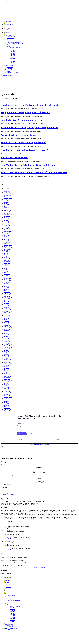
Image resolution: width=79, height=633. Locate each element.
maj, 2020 (6, 286)
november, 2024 (8, 211)
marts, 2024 (6, 223)
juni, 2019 (6, 301)
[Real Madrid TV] (39, 482)
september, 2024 (8, 214)
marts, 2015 (6, 372)
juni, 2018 (6, 318)
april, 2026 (6, 188)
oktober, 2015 (7, 362)
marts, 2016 (6, 355)
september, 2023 (8, 231)
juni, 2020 (6, 285)
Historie (9, 46)
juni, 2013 (6, 401)
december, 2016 (7, 343)
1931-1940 (12, 53)
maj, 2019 (6, 303)
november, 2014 (8, 377)
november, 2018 (8, 311)
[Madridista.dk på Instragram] (36, 444)
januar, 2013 (7, 408)
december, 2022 (7, 243)
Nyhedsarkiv (10, 67)
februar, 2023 (7, 240)
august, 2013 (7, 398)
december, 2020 (7, 276)
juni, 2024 (6, 218)
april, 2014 (6, 387)
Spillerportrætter (11, 36)
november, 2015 (8, 361)
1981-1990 (12, 60)
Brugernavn (3, 484)
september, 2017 (8, 330)
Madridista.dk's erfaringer (13, 72)
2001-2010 (12, 62)
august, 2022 (7, 249)
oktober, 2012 (7, 410)
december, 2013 (7, 392)
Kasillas (10, 549)
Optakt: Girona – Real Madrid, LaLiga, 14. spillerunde (30, 104)
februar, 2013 (7, 406)
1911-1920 (12, 50)
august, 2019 (7, 298)
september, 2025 (8, 198)
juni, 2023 (6, 235)
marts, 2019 (6, 305)
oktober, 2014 (7, 379)
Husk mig (4, 487)
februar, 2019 (7, 307)
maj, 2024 (6, 220)
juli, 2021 (6, 267)
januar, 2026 (7, 192)
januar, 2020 (7, 292)
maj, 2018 (6, 319)
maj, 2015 (6, 369)
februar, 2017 (7, 340)
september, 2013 (8, 397)
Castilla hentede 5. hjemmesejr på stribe (22, 120)
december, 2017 (7, 326)
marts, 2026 (6, 189)
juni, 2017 (6, 334)
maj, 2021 (6, 269)
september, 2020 (8, 281)
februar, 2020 (7, 290)
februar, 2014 (7, 390)
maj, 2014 (6, 386)
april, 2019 (6, 304)
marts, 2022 (6, 256)
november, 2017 (8, 328)
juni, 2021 (6, 268)
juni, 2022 (6, 252)
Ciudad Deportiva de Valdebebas (15, 43)
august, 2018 (7, 315)
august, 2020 (7, 282)
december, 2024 (7, 210)
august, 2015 (7, 365)
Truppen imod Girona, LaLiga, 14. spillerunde (25, 112)
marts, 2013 (6, 405)
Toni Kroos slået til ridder (14, 157)
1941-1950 (12, 54)
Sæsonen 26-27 (10, 524)
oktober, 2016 (7, 345)
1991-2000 (12, 61)
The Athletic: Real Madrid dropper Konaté (23, 142)
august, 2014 (7, 381)
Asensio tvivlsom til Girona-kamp (18, 134)
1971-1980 (12, 58)
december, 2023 (7, 227)
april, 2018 (6, 321)
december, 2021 (7, 260)
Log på (2, 490)
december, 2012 (7, 409)
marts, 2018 (6, 322)
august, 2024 (7, 216)
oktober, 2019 (7, 296)
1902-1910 (12, 49)
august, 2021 (7, 265)
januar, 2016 (7, 358)
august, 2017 (7, 332)
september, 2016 (8, 347)
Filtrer (16, 98)
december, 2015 (7, 359)
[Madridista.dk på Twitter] (41, 444)
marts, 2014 (6, 388)
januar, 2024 (7, 225)
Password (3, 486)
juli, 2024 (6, 217)
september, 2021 (8, 264)
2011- (11, 64)
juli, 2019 (6, 300)
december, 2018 (7, 310)
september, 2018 (8, 314)
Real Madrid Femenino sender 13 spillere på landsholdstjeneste (34, 172)
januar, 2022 (7, 258)
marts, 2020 (6, 289)
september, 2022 (8, 247)
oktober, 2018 (7, 312)
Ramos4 (10, 533)
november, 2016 (8, 344)
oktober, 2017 (7, 329)
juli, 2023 (6, 234)
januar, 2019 (7, 308)
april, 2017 (6, 337)
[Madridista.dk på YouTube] (46, 444)
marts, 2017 (6, 339)
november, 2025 (8, 195)
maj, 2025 (6, 203)
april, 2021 (6, 271)
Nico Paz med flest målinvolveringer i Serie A (24, 150)
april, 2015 (6, 370)
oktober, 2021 (7, 263)
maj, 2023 (6, 236)
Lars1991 (10, 527)
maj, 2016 (6, 352)
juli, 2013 (6, 399)
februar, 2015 (7, 373)
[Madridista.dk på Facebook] (31, 444)
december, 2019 (7, 293)
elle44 (9, 538)
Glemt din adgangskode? (7, 493)
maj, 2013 (6, 402)
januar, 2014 (7, 391)
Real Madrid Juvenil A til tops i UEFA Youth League (28, 165)
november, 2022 (8, 245)
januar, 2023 (7, 242)
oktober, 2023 (7, 229)
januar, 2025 (7, 209)
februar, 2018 (7, 323)
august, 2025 (7, 199)
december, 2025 (7, 193)
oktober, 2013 (7, 395)
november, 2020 (8, 278)
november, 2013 (8, 394)
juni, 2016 (6, 351)
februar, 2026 (7, 191)
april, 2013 (6, 403)
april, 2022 (6, 254)
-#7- (9, 544)
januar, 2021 (7, 275)
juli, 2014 (6, 383)
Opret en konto (4, 495)
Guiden (8, 71)
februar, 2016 (7, 357)
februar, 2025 (7, 207)
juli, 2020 (6, 283)
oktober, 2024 (7, 213)
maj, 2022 (6, 253)
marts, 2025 (6, 206)
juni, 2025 (6, 202)
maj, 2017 (6, 336)
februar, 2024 (7, 224)
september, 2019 (8, 297)
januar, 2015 (7, 374)
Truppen (9, 25)
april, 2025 (6, 205)
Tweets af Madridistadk (39, 567)
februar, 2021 (7, 274)
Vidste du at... (10, 38)
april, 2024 (6, 221)
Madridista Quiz (11, 68)
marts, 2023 (6, 239)
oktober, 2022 (7, 246)
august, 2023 (7, 232)
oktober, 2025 (7, 196)
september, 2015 (8, 363)
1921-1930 (12, 51)
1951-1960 (12, 56)
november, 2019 (8, 294)
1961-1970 (12, 57)
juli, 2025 (6, 200)
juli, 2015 (6, 366)
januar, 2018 (7, 325)
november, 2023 (8, 228)
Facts (8, 39)
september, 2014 (8, 380)
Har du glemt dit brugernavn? (8, 494)
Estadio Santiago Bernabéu (13, 42)
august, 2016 (7, 348)
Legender (9, 40)
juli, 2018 (6, 316)
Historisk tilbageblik (15, 47)
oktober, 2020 (7, 279)
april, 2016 (6, 354)
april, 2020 (6, 287)
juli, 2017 (6, 333)
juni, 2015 (6, 368)
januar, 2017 (7, 341)
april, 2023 (6, 238)
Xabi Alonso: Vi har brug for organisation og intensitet (29, 127)
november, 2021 (8, 261)
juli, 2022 (6, 250)
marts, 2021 (6, 272)
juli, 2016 (6, 350)
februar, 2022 (7, 257)
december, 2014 (7, 376)
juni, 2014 (6, 384)
